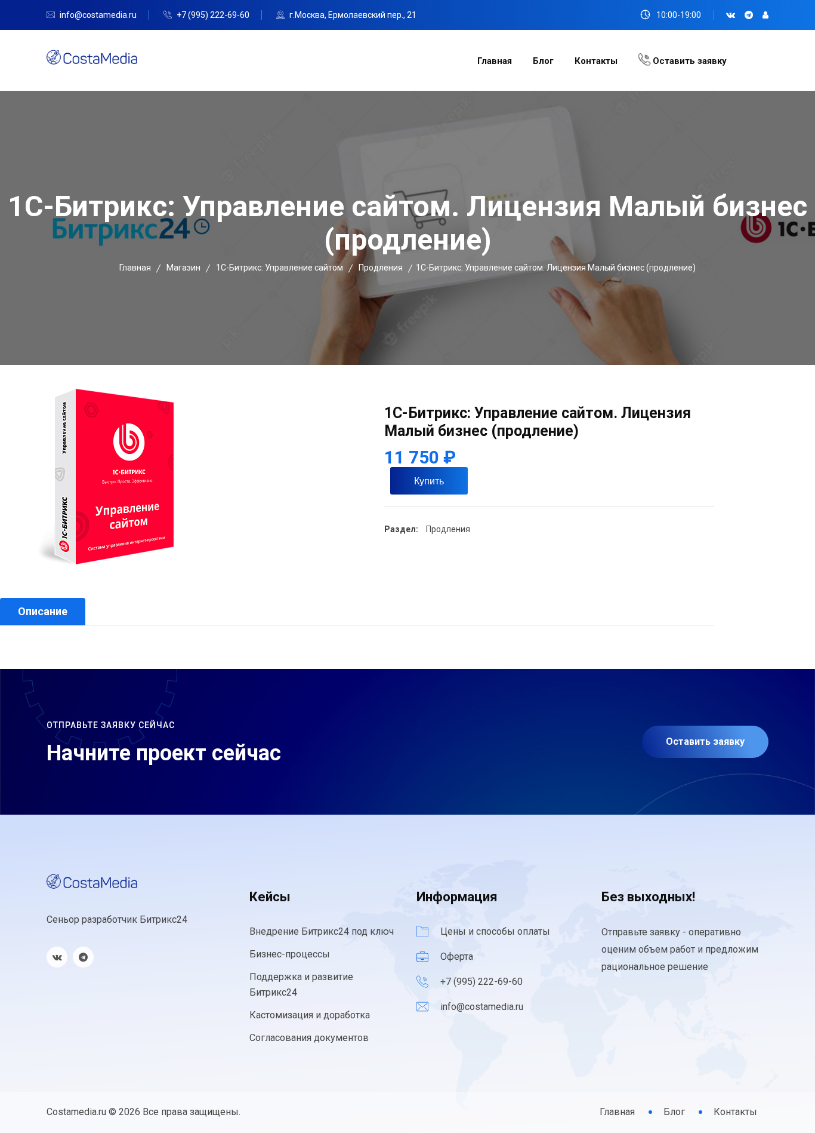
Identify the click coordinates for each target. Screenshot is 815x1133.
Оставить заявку (688, 61)
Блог (543, 61)
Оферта (456, 956)
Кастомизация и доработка (309, 1015)
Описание (42, 611)
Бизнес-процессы (289, 954)
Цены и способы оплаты (495, 931)
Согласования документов (309, 1037)
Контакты (596, 61)
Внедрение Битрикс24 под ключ (321, 931)
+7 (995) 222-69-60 (213, 15)
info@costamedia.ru (98, 15)
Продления (447, 529)
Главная (494, 61)
